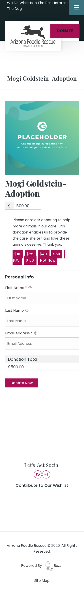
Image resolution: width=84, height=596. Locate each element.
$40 (44, 254)
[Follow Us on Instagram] (19, 16)
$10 (17, 254)
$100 (30, 260)
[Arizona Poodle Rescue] (33, 36)
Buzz (57, 565)
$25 (30, 254)
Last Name (15, 310)
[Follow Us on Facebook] (13, 16)
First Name (16, 287)
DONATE (65, 31)
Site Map (42, 580)
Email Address (18, 333)
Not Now (47, 260)
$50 (56, 254)
